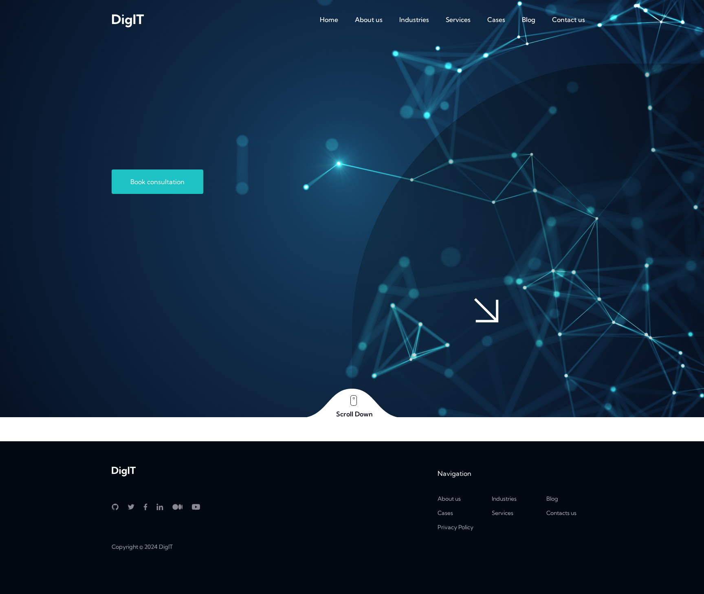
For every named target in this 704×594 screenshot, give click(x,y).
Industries (414, 19)
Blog (528, 19)
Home (329, 19)
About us (369, 19)
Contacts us (561, 513)
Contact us (568, 19)
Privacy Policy (455, 527)
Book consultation (157, 182)
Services (458, 19)
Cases (496, 19)
